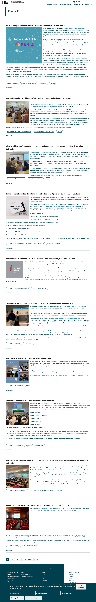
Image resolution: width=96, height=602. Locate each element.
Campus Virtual (11, 578)
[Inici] (14, 2)
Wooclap (66, 175)
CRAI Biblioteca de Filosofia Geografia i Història (18, 288)
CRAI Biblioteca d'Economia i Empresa (16, 178)
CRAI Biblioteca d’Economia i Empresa (42, 152)
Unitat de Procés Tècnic (71, 58)
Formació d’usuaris (51, 118)
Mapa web (71, 580)
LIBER (43, 578)
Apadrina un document (13, 572)
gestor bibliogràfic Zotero (59, 199)
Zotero (29, 243)
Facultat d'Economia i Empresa (35, 178)
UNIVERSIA (44, 581)
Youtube (57, 243)
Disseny (82, 308)
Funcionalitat (68, 593)
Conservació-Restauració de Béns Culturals (43, 310)
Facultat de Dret (55, 510)
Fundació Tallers (61, 264)
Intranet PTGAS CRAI (74, 572)
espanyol (65, 208)
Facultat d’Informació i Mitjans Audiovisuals (43, 106)
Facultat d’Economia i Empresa (56, 163)
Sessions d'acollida (39, 445)
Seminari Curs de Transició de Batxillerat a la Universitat (48, 490)
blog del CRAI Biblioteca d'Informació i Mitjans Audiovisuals (53, 127)
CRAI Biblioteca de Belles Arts (68, 306)
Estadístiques (42, 593)
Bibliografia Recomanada (13, 576)
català (59, 208)
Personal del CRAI (43, 83)
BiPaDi (9, 574)
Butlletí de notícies (25, 574)
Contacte (71, 576)
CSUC (43, 576)
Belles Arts (76, 308)
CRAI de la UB (59, 276)
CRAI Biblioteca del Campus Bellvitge (42, 197)
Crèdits (71, 578)
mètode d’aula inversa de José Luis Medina (69, 318)
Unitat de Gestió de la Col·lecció (55, 52)
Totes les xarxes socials (27, 576)
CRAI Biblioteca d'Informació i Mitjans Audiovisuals (19, 131)
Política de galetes (73, 582)
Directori (71, 574)
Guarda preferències (16, 598)
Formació (52, 83)
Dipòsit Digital (11, 581)
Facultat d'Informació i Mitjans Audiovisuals (44, 131)
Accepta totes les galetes (33, 598)
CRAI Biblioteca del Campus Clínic (15, 385)
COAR (43, 572)
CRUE (43, 574)
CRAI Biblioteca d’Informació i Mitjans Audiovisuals (46, 104)
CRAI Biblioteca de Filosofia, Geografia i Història (52, 262)
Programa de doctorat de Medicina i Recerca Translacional (62, 206)
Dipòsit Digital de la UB (39, 243)
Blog (22, 572)
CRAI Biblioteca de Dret (45, 508)
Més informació (81, 586)
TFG (32, 343)
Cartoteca (83, 278)
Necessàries (16, 593)
